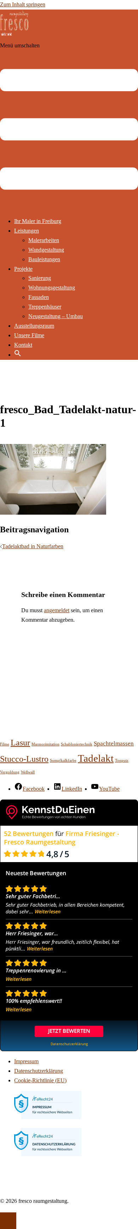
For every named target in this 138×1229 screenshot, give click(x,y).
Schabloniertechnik (76, 744)
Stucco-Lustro (24, 758)
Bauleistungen (44, 259)
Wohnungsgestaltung (51, 288)
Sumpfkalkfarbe (63, 760)
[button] (17, 355)
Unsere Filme (29, 335)
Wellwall (28, 772)
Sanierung (39, 278)
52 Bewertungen (28, 833)
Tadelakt (96, 758)
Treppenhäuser (44, 307)
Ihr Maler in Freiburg (37, 221)
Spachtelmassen (114, 743)
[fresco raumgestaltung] (14, 36)
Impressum (26, 1061)
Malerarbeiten (43, 240)
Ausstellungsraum (34, 326)
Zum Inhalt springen (22, 4)
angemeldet (56, 610)
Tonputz (121, 760)
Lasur (20, 742)
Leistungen (26, 231)
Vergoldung (9, 772)
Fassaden (38, 297)
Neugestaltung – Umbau (55, 316)
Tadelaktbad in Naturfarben (32, 546)
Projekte (23, 269)
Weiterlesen (48, 911)
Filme (4, 744)
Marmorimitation (45, 744)
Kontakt (23, 345)
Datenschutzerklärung (38, 1071)
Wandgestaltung (46, 250)
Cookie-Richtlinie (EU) (40, 1080)
